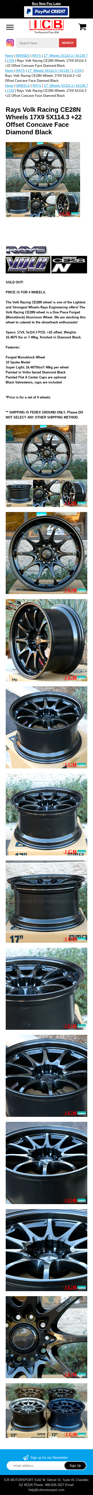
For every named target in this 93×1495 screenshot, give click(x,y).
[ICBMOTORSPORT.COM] (46, 26)
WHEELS (23, 86)
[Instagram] (10, 42)
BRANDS (23, 56)
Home (9, 56)
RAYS (36, 56)
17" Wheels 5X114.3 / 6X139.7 (66, 56)
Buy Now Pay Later (46, 4)
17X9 (10, 61)
